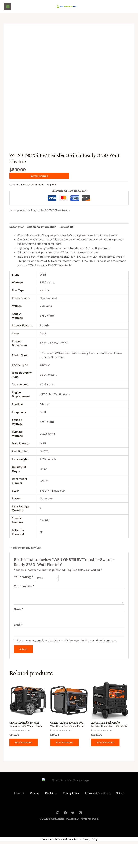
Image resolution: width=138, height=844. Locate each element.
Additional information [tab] (41, 227)
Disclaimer (51, 793)
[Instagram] (57, 812)
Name (18, 609)
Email (18, 625)
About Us (19, 793)
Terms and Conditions (97, 793)
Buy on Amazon (39, 175)
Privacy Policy (71, 793)
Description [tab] (16, 227)
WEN (55, 184)
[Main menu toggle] (8, 6)
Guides (120, 793)
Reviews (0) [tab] (66, 227)
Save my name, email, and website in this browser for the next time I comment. (67, 640)
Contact (35, 793)
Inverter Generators (32, 184)
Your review (24, 586)
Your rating (23, 577)
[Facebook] (65, 812)
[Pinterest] (80, 812)
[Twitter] (72, 812)
